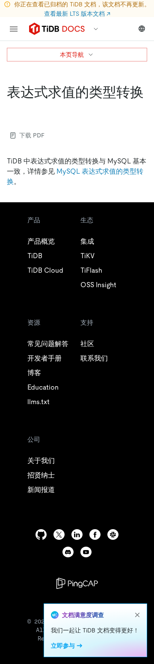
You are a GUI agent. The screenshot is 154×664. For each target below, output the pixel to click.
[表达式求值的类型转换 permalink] (14, 109)
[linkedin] (77, 534)
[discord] (68, 552)
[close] (137, 615)
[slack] (113, 534)
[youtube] (86, 552)
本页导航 (72, 54)
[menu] (13, 29)
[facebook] (95, 534)
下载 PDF (31, 135)
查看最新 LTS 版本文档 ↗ (77, 13)
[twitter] (59, 534)
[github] (41, 534)
